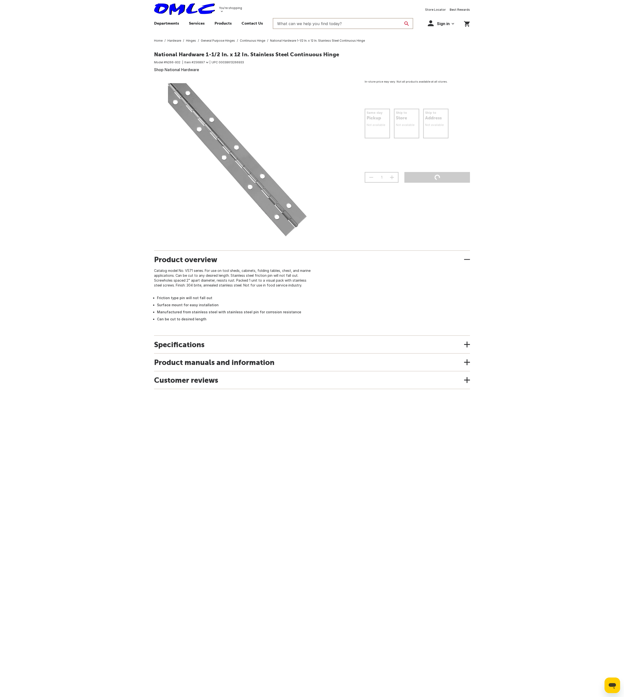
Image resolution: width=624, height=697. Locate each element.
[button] (197, 23)
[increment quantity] (392, 177)
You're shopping (230, 8)
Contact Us (252, 23)
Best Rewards (460, 9)
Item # (194, 62)
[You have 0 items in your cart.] (467, 23)
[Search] (406, 23)
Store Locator (435, 9)
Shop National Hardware (176, 69)
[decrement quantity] (371, 177)
